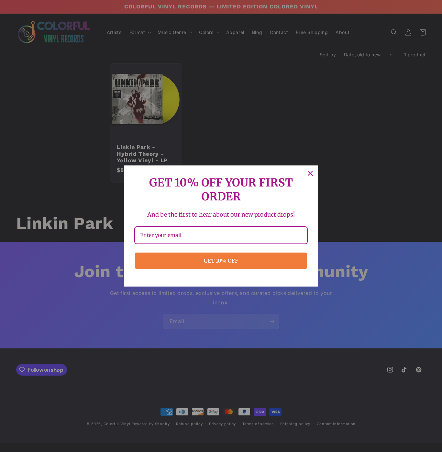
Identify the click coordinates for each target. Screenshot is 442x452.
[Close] (310, 173)
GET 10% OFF (221, 260)
